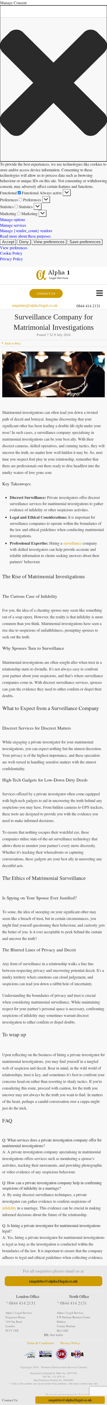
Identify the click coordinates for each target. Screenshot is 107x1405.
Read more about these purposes (25, 236)
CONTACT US (46, 293)
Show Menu (100, 293)
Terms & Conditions (40, 1343)
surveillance (72, 543)
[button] (53, 83)
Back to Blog (12, 343)
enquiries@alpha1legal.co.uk (34, 305)
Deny (24, 242)
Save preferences (85, 242)
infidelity (9, 1207)
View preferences (49, 242)
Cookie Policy (11, 253)
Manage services (13, 225)
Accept (8, 242)
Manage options (12, 219)
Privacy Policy (11, 258)
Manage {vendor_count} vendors (26, 230)
